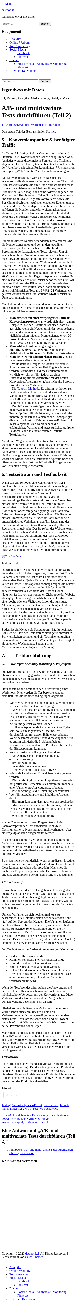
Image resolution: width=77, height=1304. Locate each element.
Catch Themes (34, 1257)
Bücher (14, 60)
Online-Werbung (19, 42)
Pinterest (22, 56)
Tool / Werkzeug (19, 46)
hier (53, 131)
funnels (64, 1105)
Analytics (15, 39)
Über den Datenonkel (22, 70)
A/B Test (36, 1105)
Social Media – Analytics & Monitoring (42, 63)
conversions (51, 1105)
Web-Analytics (21, 1105)
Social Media (17, 49)
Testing (6, 1105)
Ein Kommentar (50, 124)
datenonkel (8, 10)
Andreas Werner (30, 124)
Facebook (23, 53)
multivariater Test (12, 1108)
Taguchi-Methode (28, 388)
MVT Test (31, 1108)
